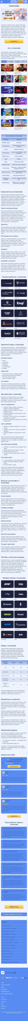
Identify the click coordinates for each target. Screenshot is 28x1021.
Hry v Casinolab (5, 925)
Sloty (23, 61)
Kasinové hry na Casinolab (8, 931)
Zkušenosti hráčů (6, 959)
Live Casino (9, 61)
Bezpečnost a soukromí (7, 953)
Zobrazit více (14, 816)
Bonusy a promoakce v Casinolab (10, 942)
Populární (3, 61)
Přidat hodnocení (14, 766)
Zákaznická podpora (6, 956)
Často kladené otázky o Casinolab (10, 962)
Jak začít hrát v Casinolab (8, 939)
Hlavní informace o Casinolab (9, 928)
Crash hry (15, 61)
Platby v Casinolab (6, 951)
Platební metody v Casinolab (8, 948)
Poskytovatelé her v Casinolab (9, 934)
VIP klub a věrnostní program (8, 945)
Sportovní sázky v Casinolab (8, 937)
